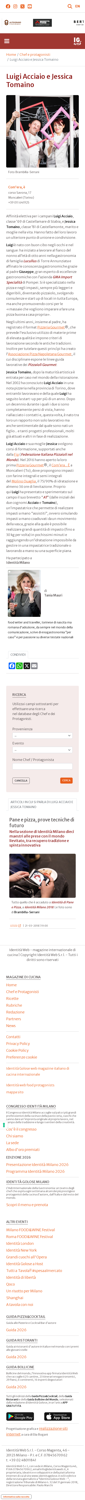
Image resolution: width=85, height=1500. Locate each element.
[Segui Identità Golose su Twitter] (22, 6)
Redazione (15, 1012)
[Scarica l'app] (20, 1416)
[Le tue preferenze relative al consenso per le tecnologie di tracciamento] (4, 1125)
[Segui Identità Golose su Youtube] (29, 6)
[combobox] (42, 766)
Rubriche (14, 1005)
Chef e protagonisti (35, 54)
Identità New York (21, 1250)
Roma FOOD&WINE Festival (29, 1236)
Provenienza (22, 729)
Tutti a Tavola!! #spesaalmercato (34, 1270)
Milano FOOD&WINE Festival (30, 1229)
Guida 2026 (16, 1330)
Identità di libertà (21, 1277)
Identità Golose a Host (24, 1263)
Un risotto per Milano (24, 1291)
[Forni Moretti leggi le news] (42, 23)
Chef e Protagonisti (22, 991)
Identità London (20, 1243)
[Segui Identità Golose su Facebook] (8, 6)
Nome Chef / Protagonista (33, 760)
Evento (18, 743)
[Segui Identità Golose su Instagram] (15, 6)
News (11, 1025)
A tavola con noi (19, 1304)
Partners (13, 1019)
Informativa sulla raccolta (16, 1496)
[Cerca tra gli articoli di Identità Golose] (70, 6)
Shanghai (14, 1297)
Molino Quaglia (24, 481)
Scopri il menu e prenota (27, 1204)
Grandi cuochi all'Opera (26, 1257)
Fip (16, 454)
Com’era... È (61, 465)
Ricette (12, 998)
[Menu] (7, 41)
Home (11, 54)
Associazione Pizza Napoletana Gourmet (40, 354)
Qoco (10, 1284)
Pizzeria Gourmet (51, 327)
